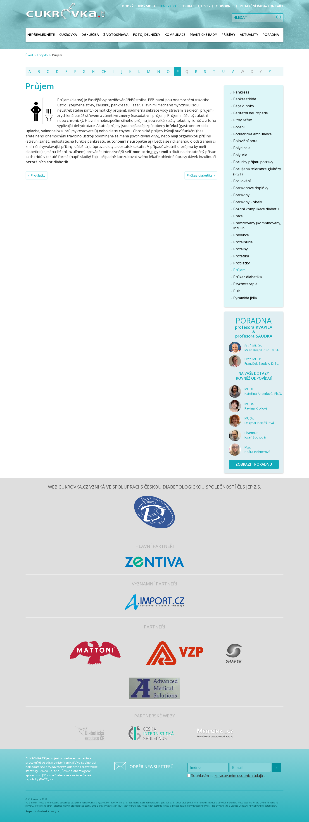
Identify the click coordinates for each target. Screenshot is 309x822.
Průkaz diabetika (199, 175)
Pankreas (241, 92)
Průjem (239, 269)
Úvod (29, 55)
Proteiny (240, 249)
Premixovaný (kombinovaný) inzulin (257, 225)
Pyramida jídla (245, 297)
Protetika (241, 256)
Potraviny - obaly (247, 201)
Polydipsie (241, 147)
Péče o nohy (243, 105)
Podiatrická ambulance (252, 134)
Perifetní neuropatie (250, 112)
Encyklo (42, 55)
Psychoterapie (245, 283)
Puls (236, 290)
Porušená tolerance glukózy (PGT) (257, 171)
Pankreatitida (244, 98)
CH (104, 71)
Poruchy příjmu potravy (253, 161)
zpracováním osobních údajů (238, 775)
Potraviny (241, 194)
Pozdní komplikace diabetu (256, 208)
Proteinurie (243, 242)
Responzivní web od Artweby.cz (42, 811)
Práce (238, 215)
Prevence (241, 234)
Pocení (239, 127)
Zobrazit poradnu (253, 464)
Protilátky (38, 175)
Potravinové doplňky (250, 187)
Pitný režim (242, 119)
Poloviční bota (245, 140)
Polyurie (240, 154)
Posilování (242, 180)
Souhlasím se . (227, 775)
